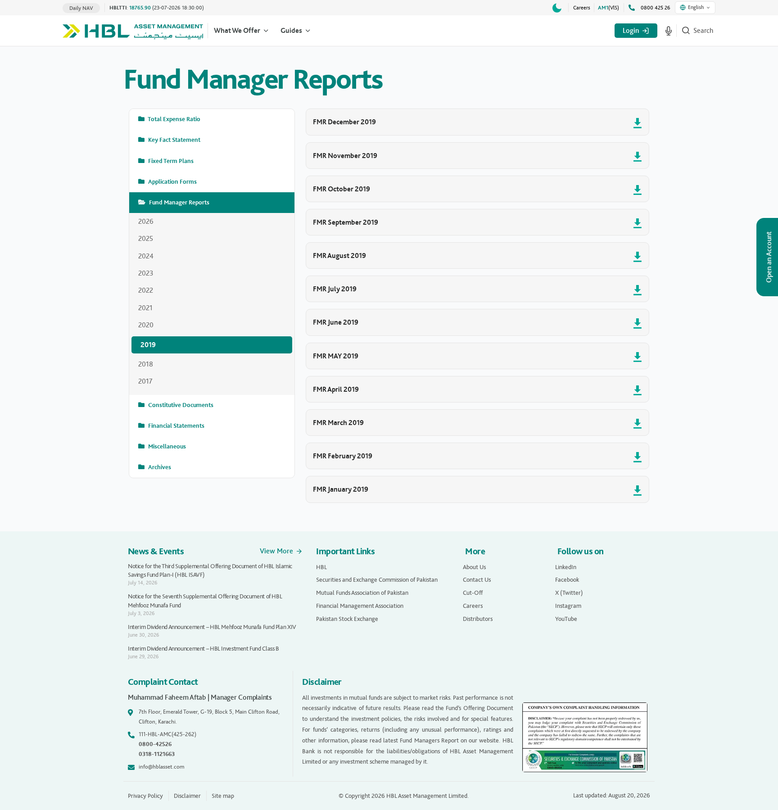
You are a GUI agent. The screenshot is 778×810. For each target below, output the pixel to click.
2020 (146, 325)
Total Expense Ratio (173, 119)
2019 (148, 344)
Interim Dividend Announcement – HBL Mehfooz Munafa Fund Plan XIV (212, 627)
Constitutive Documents (180, 405)
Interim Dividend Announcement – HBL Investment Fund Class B (203, 648)
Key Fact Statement (173, 140)
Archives (159, 467)
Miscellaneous (166, 446)
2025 (145, 238)
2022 (145, 290)
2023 (146, 273)
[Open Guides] (308, 30)
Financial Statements (175, 426)
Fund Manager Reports (178, 202)
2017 (145, 381)
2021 (145, 307)
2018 (145, 364)
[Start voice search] (668, 30)
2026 (146, 221)
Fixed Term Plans (170, 161)
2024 (146, 256)
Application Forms (172, 182)
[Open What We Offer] (266, 30)
